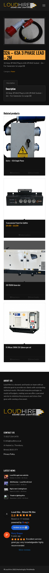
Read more (15, 173)
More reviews (24, 549)
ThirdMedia (30, 569)
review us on (18, 527)
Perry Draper (17, 533)
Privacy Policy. (9, 454)
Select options (25, 235)
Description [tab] (11, 83)
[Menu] (43, 5)
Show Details (34, 173)
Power (13, 71)
